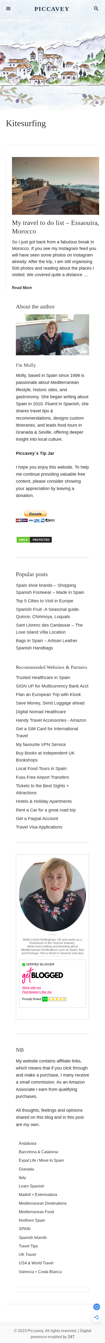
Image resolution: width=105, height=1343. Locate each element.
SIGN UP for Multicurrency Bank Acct (52, 686)
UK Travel (27, 1254)
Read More (22, 288)
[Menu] (8, 9)
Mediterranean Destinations (43, 1203)
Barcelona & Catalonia (38, 1152)
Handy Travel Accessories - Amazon (51, 720)
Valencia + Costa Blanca (40, 1272)
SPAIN (25, 1229)
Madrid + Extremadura (38, 1195)
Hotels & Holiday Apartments (44, 801)
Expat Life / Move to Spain (41, 1160)
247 (71, 1337)
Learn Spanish (31, 1186)
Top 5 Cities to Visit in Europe (44, 600)
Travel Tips (28, 1246)
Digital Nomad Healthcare (41, 711)
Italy (22, 1178)
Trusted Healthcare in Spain (43, 677)
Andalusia (27, 1143)
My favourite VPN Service (41, 744)
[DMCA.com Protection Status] (34, 541)
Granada (26, 1169)
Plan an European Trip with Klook (48, 694)
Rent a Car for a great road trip (46, 810)
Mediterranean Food (36, 1212)
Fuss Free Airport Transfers (42, 777)
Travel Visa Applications (39, 827)
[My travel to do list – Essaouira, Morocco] (55, 186)
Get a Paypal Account (37, 818)
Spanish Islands (33, 1237)
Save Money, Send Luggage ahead (50, 703)
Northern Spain (32, 1220)
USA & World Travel (36, 1263)
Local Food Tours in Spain (41, 768)
